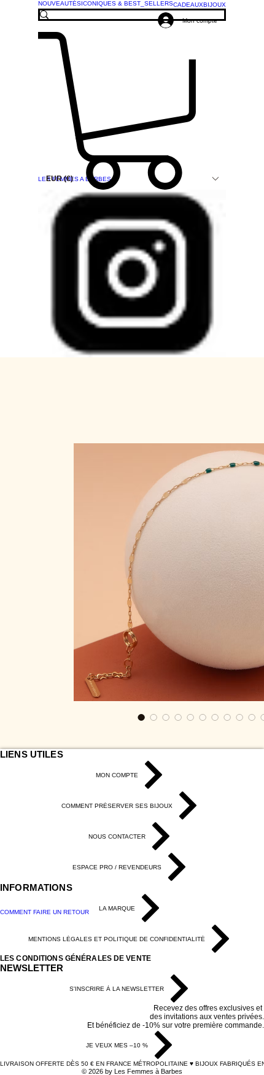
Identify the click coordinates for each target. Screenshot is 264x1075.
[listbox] (132, 178)
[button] (132, 178)
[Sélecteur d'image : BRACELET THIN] (141, 717)
